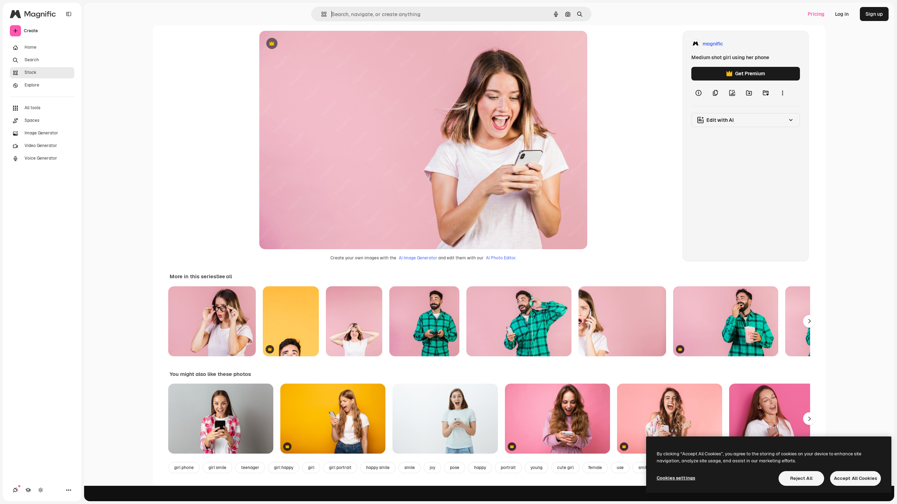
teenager (250, 467)
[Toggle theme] (40, 490)
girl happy (283, 467)
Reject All (801, 478)
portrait (508, 467)
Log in (842, 14)
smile (409, 467)
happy (480, 467)
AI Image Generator (418, 258)
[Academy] (28, 490)
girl (311, 467)
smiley (644, 467)
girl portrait (340, 467)
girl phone (184, 467)
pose (454, 467)
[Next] (809, 321)
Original (304, 44)
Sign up (874, 14)
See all (224, 276)
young (536, 467)
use (620, 467)
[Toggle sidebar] (68, 14)
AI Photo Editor (500, 258)
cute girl (565, 467)
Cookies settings (676, 478)
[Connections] (15, 490)
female (595, 467)
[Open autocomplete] (321, 14)
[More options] (782, 93)
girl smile (217, 467)
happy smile (378, 467)
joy (432, 467)
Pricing (816, 14)
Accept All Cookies (855, 478)
